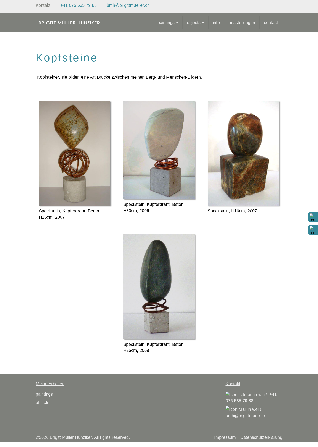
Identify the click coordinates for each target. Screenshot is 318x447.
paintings (166, 22)
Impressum (225, 437)
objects (194, 22)
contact (271, 22)
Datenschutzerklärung (261, 437)
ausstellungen (242, 22)
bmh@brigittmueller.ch (128, 5)
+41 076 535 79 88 (78, 5)
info (216, 22)
